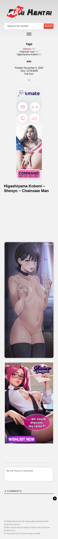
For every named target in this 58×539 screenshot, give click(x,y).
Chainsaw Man (26, 51)
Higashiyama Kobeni (27, 54)
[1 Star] (29, 80)
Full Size (29, 73)
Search (48, 26)
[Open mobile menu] (29, 34)
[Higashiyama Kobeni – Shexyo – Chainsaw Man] (29, 300)
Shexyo (27, 48)
